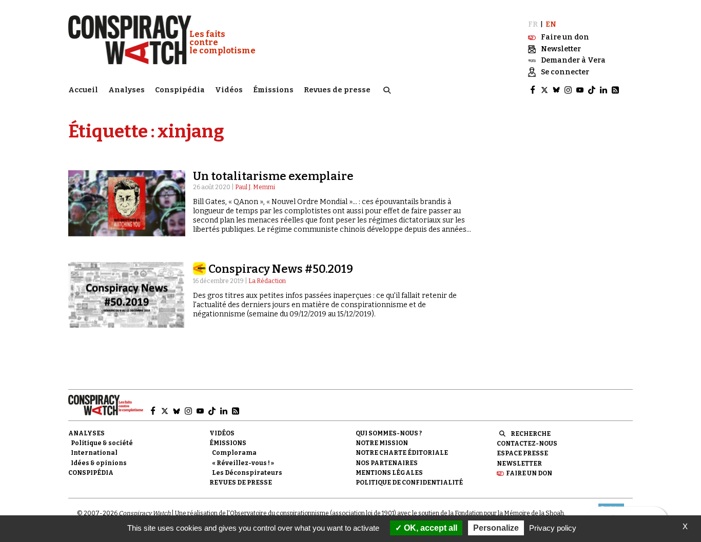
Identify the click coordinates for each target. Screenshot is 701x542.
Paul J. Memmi (255, 187)
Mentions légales (389, 472)
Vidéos (229, 90)
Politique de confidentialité (409, 482)
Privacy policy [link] (552, 528)
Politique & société (102, 443)
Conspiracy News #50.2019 (280, 269)
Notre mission (382, 443)
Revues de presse (337, 90)
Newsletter (519, 463)
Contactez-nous (527, 443)
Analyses (126, 90)
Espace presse (522, 453)
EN (551, 24)
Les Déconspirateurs (247, 472)
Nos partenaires (387, 463)
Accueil (83, 90)
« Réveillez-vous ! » (243, 463)
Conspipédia (180, 90)
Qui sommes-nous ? (389, 433)
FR (533, 24)
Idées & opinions (99, 463)
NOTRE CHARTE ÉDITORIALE (402, 452)
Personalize (496, 528)
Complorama (234, 452)
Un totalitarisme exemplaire (273, 176)
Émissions (273, 90)
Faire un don (529, 473)
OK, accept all (429, 528)
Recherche (531, 433)
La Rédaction (267, 281)
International (94, 452)
